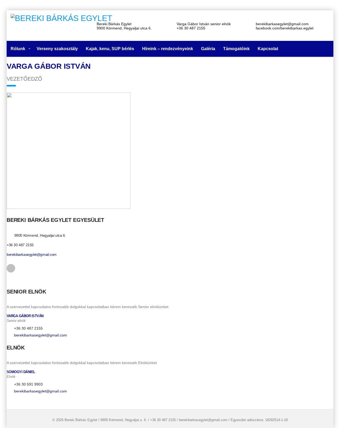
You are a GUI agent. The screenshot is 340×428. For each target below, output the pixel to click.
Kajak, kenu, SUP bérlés (110, 48)
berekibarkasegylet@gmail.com (32, 254)
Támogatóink (236, 48)
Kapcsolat (268, 48)
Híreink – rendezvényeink (167, 48)
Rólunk (18, 48)
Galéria (208, 48)
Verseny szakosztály (57, 48)
